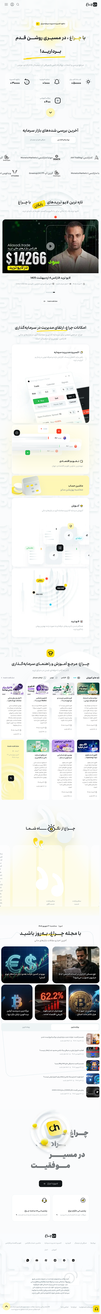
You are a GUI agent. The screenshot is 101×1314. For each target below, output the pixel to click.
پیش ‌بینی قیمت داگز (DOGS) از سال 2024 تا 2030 (68, 1090)
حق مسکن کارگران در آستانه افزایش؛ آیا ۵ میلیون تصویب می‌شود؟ (77, 976)
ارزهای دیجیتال (37, 677)
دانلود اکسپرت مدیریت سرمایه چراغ (53, 24)
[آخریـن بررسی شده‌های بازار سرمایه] (50, 116)
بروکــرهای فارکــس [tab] (63, 140)
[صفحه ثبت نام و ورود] (12, 4)
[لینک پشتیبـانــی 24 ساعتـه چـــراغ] (31, 1208)
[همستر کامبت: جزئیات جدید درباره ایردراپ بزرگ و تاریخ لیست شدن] (93, 1039)
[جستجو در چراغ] (18, 4)
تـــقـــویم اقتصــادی (69, 461)
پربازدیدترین (75, 1027)
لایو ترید (75, 621)
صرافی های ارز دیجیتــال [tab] (37, 140)
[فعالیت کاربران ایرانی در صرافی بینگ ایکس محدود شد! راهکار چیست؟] (93, 1052)
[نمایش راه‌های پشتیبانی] (96, 1308)
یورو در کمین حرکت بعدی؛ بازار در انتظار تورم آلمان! (25, 976)
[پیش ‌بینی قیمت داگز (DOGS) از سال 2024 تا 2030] (93, 1092)
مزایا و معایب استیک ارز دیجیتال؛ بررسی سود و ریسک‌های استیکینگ (90, 702)
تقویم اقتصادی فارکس (13, 1243)
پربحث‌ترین (26, 1027)
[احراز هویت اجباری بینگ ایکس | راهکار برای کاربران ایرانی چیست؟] (93, 1078)
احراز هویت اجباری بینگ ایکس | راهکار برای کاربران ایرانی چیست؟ (63, 1077)
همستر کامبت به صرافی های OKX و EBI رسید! (69, 1063)
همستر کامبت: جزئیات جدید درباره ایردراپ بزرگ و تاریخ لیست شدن (62, 1037)
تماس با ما (64, 1307)
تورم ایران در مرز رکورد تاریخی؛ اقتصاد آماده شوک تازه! (52, 1012)
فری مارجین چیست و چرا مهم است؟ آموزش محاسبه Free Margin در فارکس (64, 702)
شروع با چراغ (53, 1183)
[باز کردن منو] (6, 4)
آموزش (54, 1250)
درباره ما (74, 1307)
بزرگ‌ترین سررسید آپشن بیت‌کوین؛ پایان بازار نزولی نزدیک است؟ (17, 1012)
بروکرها (93, 1243)
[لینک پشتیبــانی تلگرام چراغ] (70, 1207)
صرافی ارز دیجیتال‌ (81, 1243)
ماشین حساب (75, 486)
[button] (54, 292)
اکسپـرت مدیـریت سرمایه (66, 352)
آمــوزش (75, 506)
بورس (52, 677)
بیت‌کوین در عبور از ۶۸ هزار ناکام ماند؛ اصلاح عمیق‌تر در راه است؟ (86, 1012)
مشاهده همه (52, 301)
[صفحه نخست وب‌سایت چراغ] (91, 4)
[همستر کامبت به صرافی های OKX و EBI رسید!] (93, 1065)
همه (74, 677)
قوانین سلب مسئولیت (87, 1307)
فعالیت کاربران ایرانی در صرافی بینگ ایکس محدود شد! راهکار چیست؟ (61, 1050)
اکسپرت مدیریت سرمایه (52, 1243)
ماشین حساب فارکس (33, 1243)
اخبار (46, 1250)
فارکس (63, 677)
